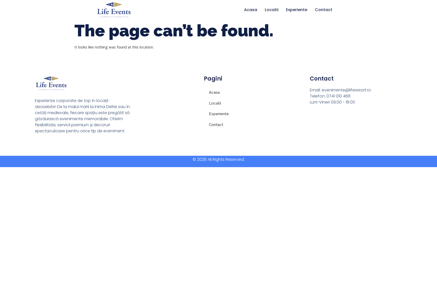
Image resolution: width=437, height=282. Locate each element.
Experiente (296, 10)
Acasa (250, 10)
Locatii (271, 10)
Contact (323, 10)
